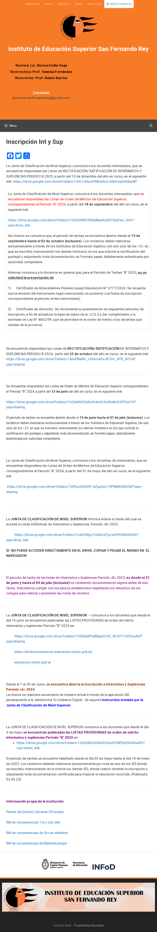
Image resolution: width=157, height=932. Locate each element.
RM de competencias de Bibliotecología (36, 843)
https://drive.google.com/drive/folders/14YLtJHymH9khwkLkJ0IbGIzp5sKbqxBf (75, 181)
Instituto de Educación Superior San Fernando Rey (78, 48)
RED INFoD (64, 4)
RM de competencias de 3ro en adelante (37, 833)
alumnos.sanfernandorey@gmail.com (41, 98)
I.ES (140, 246)
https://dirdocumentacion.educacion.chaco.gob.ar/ (53, 652)
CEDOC (49, 4)
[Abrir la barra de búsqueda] (151, 126)
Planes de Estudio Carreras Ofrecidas (35, 812)
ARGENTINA (33, 4)
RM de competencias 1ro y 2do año (33, 822)
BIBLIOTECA (94, 4)
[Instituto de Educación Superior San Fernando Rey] (78, 27)
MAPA (78, 4)
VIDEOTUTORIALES (120, 4)
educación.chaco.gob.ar (32, 662)
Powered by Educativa (89, 925)
